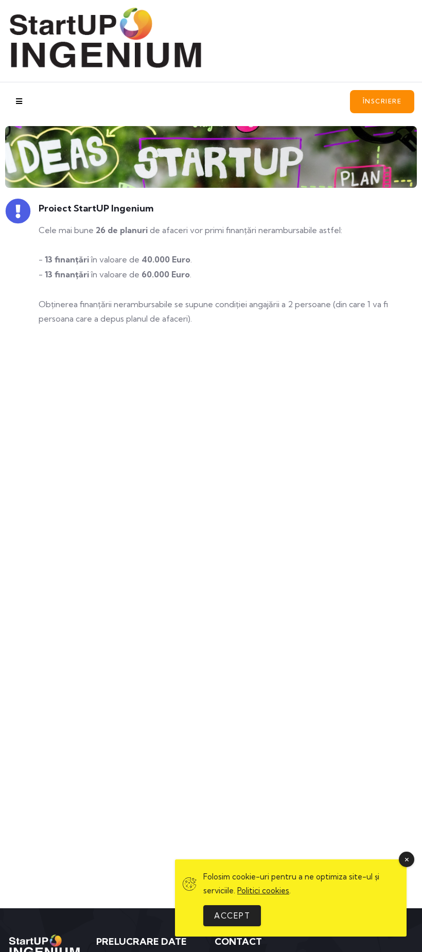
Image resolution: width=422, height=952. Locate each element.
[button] (382, 101)
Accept (232, 916)
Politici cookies (263, 890)
